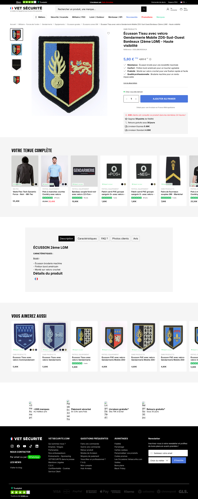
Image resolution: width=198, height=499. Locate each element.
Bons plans (119, 465)
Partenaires (53, 450)
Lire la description (130, 83)
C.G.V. (51, 465)
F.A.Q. (83, 462)
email (17, 457)
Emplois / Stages (55, 447)
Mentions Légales (56, 462)
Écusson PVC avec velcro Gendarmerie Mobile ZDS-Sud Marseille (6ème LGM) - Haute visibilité (173, 361)
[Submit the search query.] (144, 9)
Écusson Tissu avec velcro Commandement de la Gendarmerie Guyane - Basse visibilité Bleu (24, 362)
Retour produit (87, 450)
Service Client (54, 471)
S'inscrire (178, 460)
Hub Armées (86, 468)
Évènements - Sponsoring (59, 456)
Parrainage (119, 447)
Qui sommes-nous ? (57, 444)
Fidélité (117, 444)
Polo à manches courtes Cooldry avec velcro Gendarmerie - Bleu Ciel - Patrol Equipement (54, 195)
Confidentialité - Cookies (59, 468)
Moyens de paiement (90, 456)
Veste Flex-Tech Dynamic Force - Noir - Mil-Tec (24, 192)
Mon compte (86, 465)
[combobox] (160, 460)
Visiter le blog (16, 467)
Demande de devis (158, 2)
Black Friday (119, 468)
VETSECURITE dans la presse (61, 459)
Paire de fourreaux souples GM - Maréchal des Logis (172, 194)
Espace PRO (173, 2)
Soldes (117, 462)
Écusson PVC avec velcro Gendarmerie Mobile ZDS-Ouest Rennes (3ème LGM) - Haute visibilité (143, 361)
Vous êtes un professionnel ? (93, 459)
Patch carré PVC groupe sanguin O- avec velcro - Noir (142, 194)
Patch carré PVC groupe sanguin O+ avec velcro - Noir (113, 194)
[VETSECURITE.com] (26, 9)
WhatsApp (34, 457)
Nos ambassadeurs (56, 453)
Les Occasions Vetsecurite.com (128, 459)
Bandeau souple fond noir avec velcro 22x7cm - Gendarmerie (84, 194)
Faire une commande (90, 444)
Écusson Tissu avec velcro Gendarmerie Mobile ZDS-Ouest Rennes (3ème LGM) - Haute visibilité (82, 362)
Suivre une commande (90, 447)
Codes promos (120, 456)
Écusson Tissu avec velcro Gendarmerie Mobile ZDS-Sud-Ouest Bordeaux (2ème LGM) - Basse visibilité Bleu (53, 362)
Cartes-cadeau (121, 450)
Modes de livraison (89, 453)
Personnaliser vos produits (126, 453)
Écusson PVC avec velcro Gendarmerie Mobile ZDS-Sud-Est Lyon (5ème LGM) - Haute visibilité (114, 361)
